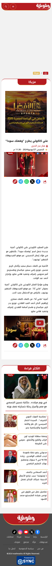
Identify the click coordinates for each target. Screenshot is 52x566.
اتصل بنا (12, 549)
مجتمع (26, 542)
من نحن (40, 549)
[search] (6, 6)
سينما (27, 537)
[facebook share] (38, 181)
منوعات (17, 542)
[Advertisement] (26, 41)
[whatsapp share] (26, 181)
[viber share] (20, 181)
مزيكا (36, 73)
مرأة (34, 542)
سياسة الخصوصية (26, 549)
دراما (35, 537)
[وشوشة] (45, 73)
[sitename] (26, 519)
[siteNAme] (43, 6)
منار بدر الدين (38, 146)
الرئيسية (43, 537)
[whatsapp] (15, 181)
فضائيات (10, 537)
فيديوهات (43, 542)
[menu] (13, 6)
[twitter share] (32, 181)
